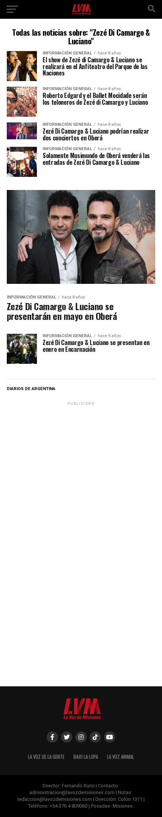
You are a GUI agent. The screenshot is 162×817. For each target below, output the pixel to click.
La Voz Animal (120, 756)
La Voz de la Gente (46, 756)
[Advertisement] (81, 454)
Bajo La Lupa (85, 756)
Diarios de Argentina (31, 388)
